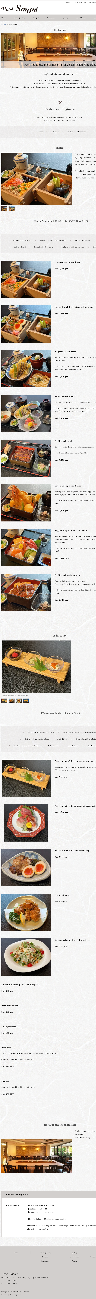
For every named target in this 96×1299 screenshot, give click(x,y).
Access (74, 1261)
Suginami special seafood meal (72, 247)
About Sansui (74, 1257)
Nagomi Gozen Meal (82, 240)
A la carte (55, 132)
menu (41, 132)
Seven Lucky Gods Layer (43, 247)
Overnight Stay (45, 1253)
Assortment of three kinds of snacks (41, 732)
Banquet (45, 1257)
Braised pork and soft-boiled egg (37, 739)
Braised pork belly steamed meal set (53, 240)
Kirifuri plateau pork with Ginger (26, 746)
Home (16, 1253)
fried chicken (62, 739)
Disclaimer (4, 1295)
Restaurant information (76, 132)
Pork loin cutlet (53, 746)
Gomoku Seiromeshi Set (22, 240)
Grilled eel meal (20, 247)
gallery (74, 1253)
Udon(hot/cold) (73, 746)
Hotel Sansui (9, 1274)
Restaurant (45, 1261)
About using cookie (15, 1295)
